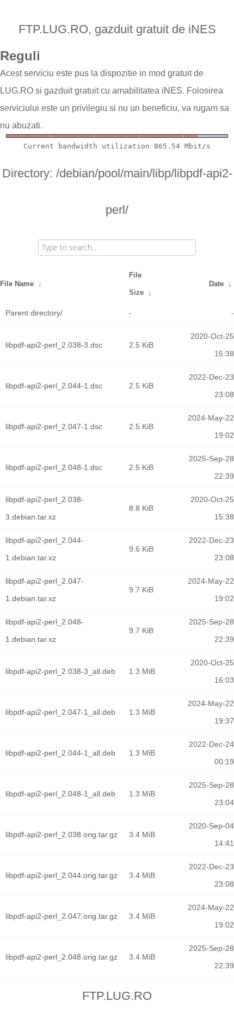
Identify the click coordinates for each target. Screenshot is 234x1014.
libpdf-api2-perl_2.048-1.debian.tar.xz (44, 630)
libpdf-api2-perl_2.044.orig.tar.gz (61, 875)
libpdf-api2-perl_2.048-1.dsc (53, 467)
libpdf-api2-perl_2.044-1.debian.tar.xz (44, 549)
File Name (17, 284)
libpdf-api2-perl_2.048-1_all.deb (60, 793)
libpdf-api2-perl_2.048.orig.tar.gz (61, 957)
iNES (172, 90)
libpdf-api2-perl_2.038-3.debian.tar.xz (44, 508)
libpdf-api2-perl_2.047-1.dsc (53, 426)
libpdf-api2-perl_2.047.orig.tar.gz (61, 916)
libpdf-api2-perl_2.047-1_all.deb (60, 712)
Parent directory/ (34, 312)
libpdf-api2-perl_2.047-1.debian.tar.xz (44, 590)
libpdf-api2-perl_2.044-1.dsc (53, 385)
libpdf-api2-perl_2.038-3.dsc (53, 345)
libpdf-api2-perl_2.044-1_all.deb (60, 753)
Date (216, 284)
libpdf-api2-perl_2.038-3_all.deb (60, 671)
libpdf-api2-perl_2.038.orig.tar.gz (61, 834)
